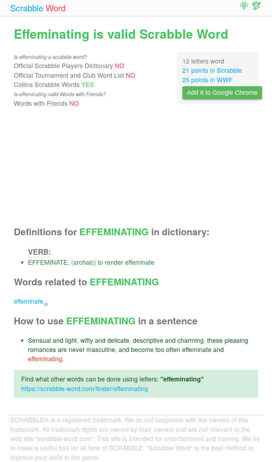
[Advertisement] (136, 167)
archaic (83, 262)
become (142, 349)
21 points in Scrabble (212, 70)
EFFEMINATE (48, 262)
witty (86, 340)
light (71, 340)
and (58, 340)
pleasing (236, 340)
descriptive (148, 340)
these (215, 340)
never (77, 349)
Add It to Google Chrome (222, 92)
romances (42, 349)
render (114, 262)
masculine (100, 349)
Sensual (39, 340)
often (173, 349)
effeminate (139, 262)
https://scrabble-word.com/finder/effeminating (84, 388)
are (62, 349)
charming (190, 340)
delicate (118, 340)
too (159, 349)
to (100, 262)
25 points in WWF (207, 79)
